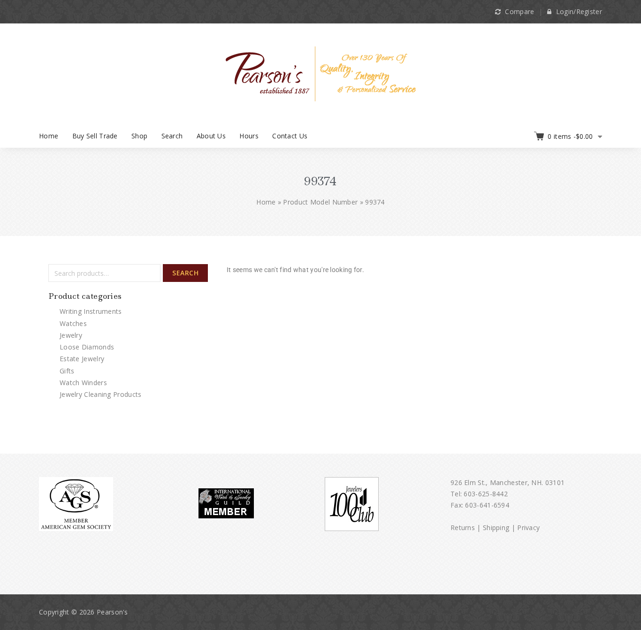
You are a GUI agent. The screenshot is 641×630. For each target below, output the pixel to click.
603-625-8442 (486, 493)
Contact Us (289, 135)
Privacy (528, 527)
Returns (462, 527)
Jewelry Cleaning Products (101, 394)
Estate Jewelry (82, 358)
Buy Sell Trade (95, 135)
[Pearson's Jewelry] (320, 72)
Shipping (496, 527)
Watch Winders (83, 382)
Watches (73, 323)
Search (172, 135)
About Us (211, 135)
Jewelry (71, 335)
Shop (139, 135)
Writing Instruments (91, 311)
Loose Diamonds (87, 346)
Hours (249, 135)
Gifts (67, 370)
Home (48, 135)
